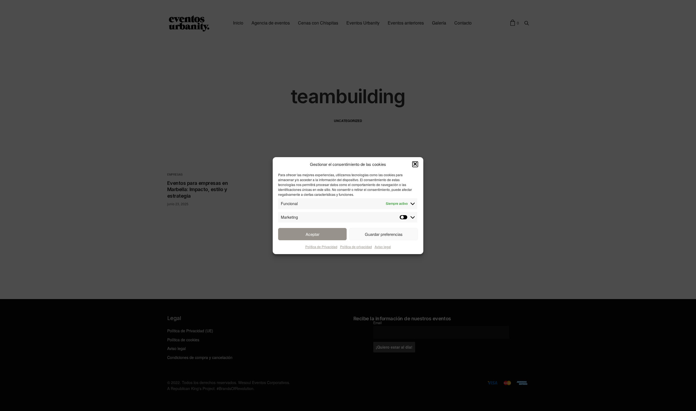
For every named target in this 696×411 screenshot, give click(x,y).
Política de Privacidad (321, 246)
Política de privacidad (356, 246)
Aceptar (312, 234)
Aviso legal (383, 246)
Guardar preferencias (384, 234)
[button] (415, 164)
